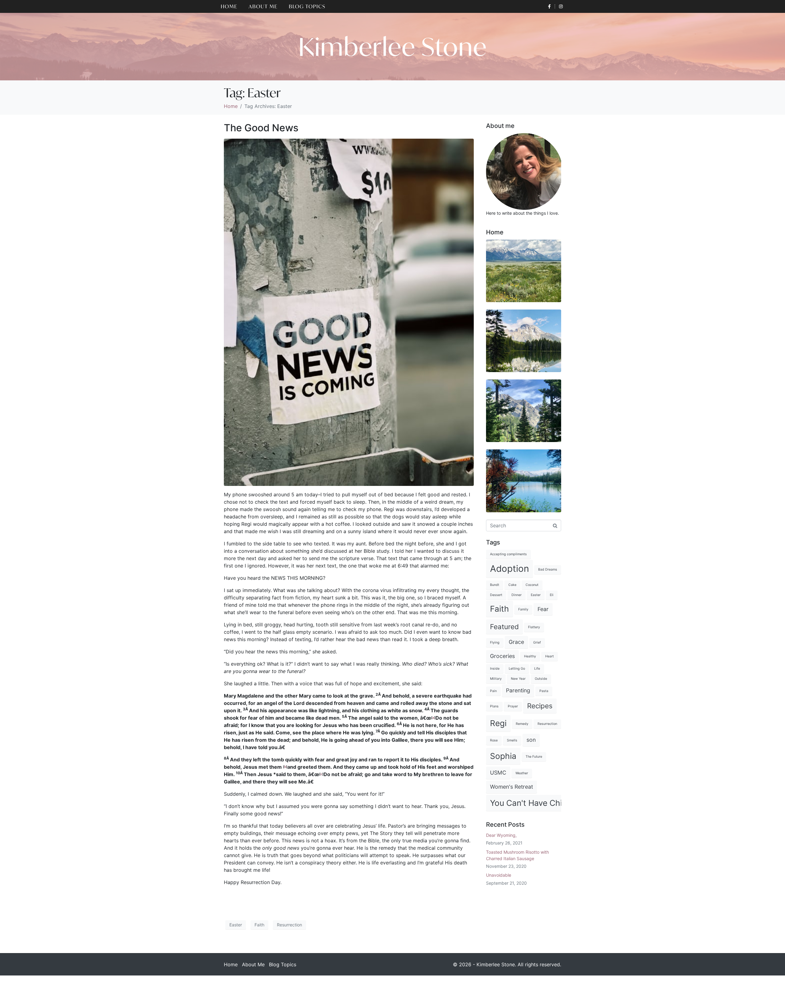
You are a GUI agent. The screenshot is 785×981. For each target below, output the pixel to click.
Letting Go (517, 669)
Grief (537, 642)
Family (523, 609)
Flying (495, 642)
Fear (543, 609)
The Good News (261, 128)
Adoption (509, 568)
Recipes (540, 706)
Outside (541, 679)
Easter (235, 924)
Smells (512, 740)
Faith (259, 924)
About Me (263, 6)
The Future (534, 757)
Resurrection (289, 924)
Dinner (516, 595)
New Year (518, 679)
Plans (494, 706)
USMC (498, 772)
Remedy (522, 724)
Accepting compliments (508, 554)
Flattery (534, 627)
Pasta (543, 691)
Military (496, 679)
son (531, 740)
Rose (494, 740)
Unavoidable (498, 875)
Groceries (502, 656)
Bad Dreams (547, 569)
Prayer (513, 706)
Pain (493, 691)
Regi (498, 723)
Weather (521, 773)
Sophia (503, 756)
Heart (549, 656)
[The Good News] (349, 312)
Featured (504, 626)
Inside (495, 669)
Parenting (518, 690)
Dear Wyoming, (501, 835)
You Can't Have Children (535, 803)
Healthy (530, 656)
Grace (516, 642)
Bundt (494, 585)
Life (537, 669)
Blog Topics (307, 6)
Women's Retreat (511, 786)
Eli (551, 595)
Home (229, 6)
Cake (512, 585)
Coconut (532, 585)
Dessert (496, 595)
